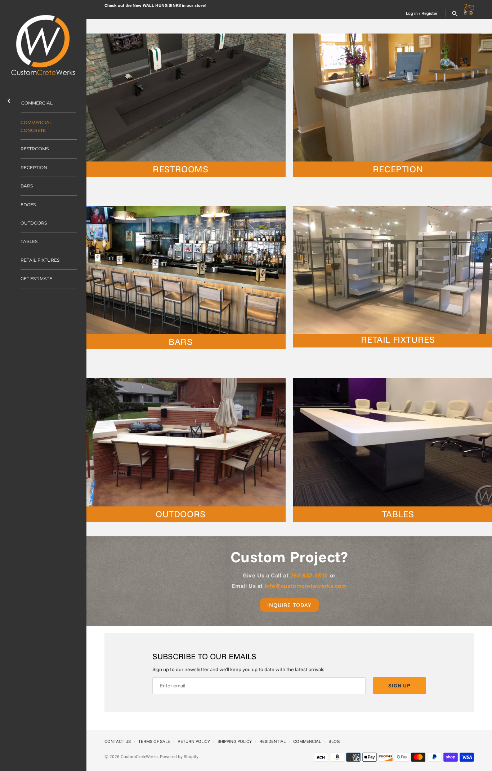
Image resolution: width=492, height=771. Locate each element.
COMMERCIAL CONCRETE (36, 126)
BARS (27, 186)
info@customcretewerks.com (306, 585)
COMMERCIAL (37, 103)
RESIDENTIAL (272, 741)
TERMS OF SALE (154, 741)
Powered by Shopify (179, 756)
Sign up (399, 685)
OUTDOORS (34, 223)
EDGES (28, 204)
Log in (412, 13)
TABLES (29, 241)
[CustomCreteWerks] (43, 43)
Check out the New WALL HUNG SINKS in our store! (155, 5)
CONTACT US (117, 741)
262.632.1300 (309, 575)
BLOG (334, 741)
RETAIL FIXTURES (40, 260)
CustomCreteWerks (139, 756)
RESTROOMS (35, 148)
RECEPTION (34, 167)
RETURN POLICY (194, 741)
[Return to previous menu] (9, 99)
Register (429, 13)
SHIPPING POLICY (235, 741)
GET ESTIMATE (36, 278)
